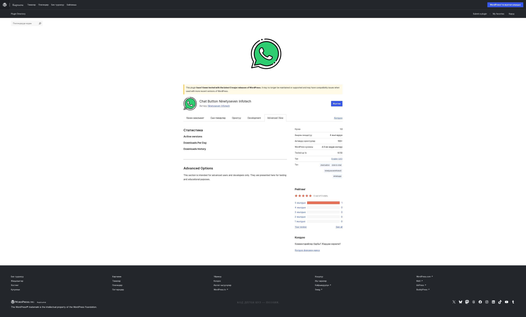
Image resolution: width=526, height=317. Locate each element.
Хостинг (15, 285)
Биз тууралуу (17, 276)
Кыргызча (41, 302)
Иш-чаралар (321, 281)
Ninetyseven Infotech (219, 105)
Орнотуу (236, 118)
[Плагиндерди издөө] (40, 23)
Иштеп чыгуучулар (222, 285)
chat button (325, 165)
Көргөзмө (116, 276)
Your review (301, 227)
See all (339, 227)
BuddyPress (423, 289)
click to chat (336, 165)
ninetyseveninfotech (333, 171)
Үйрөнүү (217, 276)
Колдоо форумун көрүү (307, 250)
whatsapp (337, 176)
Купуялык (15, 289)
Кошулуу (319, 276)
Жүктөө (337, 103)
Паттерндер (118, 289)
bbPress (421, 285)
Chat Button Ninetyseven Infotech (225, 101)
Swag (318, 289)
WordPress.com (424, 276)
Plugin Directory (18, 14)
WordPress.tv (221, 289)
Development (254, 118)
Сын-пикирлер (218, 118)
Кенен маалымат (195, 118)
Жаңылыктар (17, 281)
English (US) (336, 159)
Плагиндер (117, 285)
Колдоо (338, 118)
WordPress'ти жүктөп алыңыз (505, 5)
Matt (419, 281)
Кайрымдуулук (323, 285)
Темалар (116, 281)
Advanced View (275, 118)
